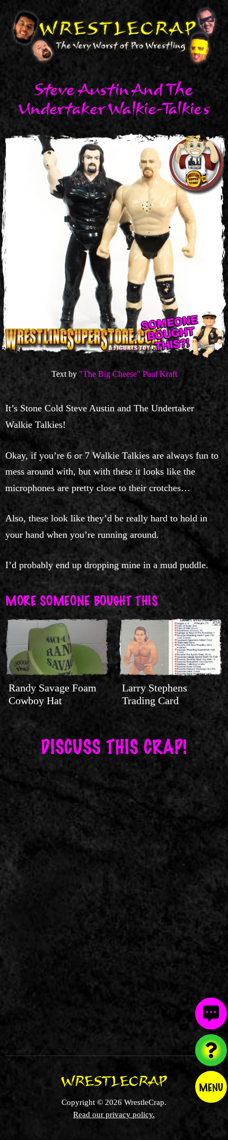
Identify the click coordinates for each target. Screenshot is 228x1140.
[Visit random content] (211, 1050)
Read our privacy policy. (114, 1114)
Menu (211, 1086)
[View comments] (211, 1013)
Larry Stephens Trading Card (154, 694)
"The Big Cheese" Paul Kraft (128, 373)
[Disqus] (114, 899)
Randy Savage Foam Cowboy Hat (52, 694)
